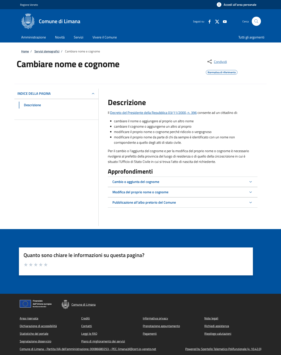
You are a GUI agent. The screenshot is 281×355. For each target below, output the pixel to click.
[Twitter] (215, 21)
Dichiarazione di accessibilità (38, 326)
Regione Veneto (29, 5)
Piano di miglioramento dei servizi (103, 341)
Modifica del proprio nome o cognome (140, 192)
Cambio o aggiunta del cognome (135, 181)
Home (25, 51)
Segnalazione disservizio (35, 341)
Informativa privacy (155, 318)
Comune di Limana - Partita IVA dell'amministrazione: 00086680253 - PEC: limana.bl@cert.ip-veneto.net (88, 349)
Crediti (85, 318)
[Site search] (256, 21)
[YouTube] (223, 21)
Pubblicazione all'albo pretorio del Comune (144, 202)
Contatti (86, 326)
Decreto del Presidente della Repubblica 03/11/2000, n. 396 (153, 112)
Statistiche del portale (34, 333)
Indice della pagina (34, 93)
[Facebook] (208, 21)
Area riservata (29, 318)
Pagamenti (150, 333)
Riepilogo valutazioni (217, 333)
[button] (236, 4)
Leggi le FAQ (89, 333)
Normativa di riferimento (222, 71)
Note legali (211, 318)
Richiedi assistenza (216, 326)
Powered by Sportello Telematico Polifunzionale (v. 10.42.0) (223, 349)
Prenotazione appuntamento (161, 326)
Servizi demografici (46, 51)
